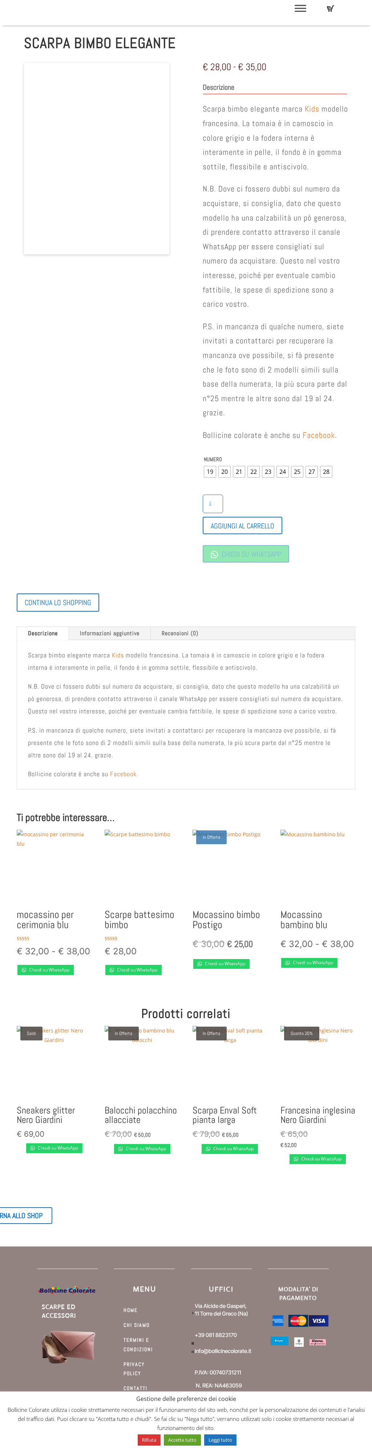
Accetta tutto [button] (182, 1440)
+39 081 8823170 (216, 1335)
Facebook (319, 435)
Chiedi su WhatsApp (250, 554)
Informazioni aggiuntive (110, 633)
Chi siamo (137, 1325)
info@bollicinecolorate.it (223, 1351)
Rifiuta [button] (149, 1440)
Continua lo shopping (58, 602)
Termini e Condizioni (138, 1344)
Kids (312, 109)
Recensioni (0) (180, 633)
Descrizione (43, 633)
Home (131, 1310)
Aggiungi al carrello (242, 526)
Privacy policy (134, 1369)
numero (213, 459)
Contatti (135, 1388)
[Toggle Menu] (300, 8)
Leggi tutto (220, 1440)
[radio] (210, 471)
